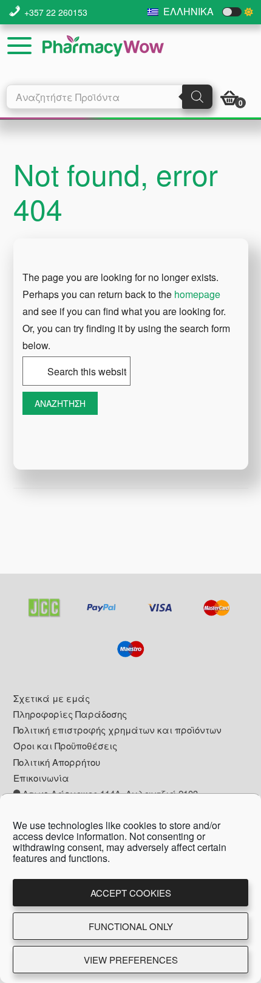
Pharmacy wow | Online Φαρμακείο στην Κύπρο (103, 46)
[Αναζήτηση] (197, 97)
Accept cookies (130, 892)
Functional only (131, 926)
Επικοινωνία (41, 777)
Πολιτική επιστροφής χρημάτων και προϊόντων (117, 729)
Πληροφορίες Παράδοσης (70, 713)
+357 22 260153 (55, 12)
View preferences (131, 959)
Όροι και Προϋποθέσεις (65, 745)
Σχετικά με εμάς (51, 698)
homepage (197, 294)
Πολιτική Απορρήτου (56, 761)
